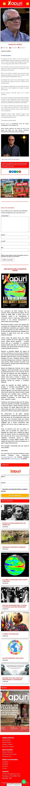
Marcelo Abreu (5, 123)
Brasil (21, 47)
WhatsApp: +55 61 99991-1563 (11, 776)
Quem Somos (6, 740)
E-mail (3, 241)
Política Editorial (7, 752)
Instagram (5, 762)
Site (2, 247)
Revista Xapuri (15, 159)
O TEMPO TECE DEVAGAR (10, 634)
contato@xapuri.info (15, 458)
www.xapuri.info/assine (7, 457)
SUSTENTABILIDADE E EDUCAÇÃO (13, 658)
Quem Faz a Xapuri (8, 746)
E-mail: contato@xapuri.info (11, 774)
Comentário (5, 215)
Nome (3, 234)
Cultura (23, 47)
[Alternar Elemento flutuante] (24, 781)
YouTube (5, 766)
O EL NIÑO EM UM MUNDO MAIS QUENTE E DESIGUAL (15, 580)
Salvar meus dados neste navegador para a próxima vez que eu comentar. (14, 256)
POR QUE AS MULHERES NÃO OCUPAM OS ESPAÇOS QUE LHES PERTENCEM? (14, 606)
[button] (4, 3)
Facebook (5, 764)
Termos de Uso (6, 756)
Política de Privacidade (9, 754)
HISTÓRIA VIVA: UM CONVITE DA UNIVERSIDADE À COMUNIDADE (12, 679)
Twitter (4, 768)
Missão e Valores (7, 744)
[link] (7, 55)
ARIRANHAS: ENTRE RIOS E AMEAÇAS (14, 547)
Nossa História (6, 742)
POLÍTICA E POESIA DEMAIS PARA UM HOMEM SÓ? (14, 524)
